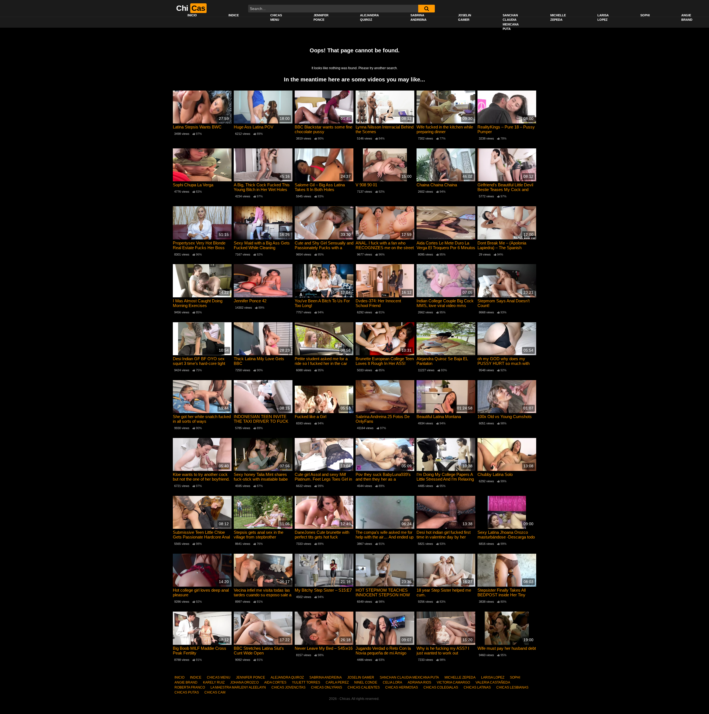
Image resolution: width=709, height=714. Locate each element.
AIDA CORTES (275, 682)
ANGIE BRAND (686, 18)
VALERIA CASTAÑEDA (493, 682)
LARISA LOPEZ (603, 18)
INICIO (192, 15)
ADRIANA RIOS (419, 682)
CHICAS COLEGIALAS (440, 687)
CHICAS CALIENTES (364, 687)
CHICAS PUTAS (186, 692)
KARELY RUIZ (214, 682)
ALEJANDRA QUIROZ (369, 18)
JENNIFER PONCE (321, 18)
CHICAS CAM (214, 692)
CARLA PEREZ (337, 682)
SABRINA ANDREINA (418, 18)
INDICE (233, 15)
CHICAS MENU (276, 18)
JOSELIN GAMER (464, 18)
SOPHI (645, 15)
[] (426, 8)
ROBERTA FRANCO (189, 687)
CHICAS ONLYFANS (326, 687)
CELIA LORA (392, 682)
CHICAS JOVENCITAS (288, 687)
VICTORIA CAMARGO (453, 682)
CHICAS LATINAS (477, 687)
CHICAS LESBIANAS (512, 687)
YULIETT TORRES (306, 682)
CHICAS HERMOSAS (401, 687)
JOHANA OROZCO (244, 682)
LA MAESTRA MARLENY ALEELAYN (238, 687)
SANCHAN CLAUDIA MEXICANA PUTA (511, 22)
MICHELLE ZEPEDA (558, 18)
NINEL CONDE (365, 682)
